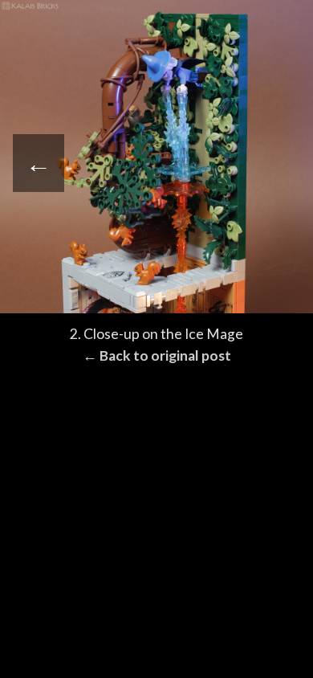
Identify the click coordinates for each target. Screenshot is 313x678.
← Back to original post (157, 355)
